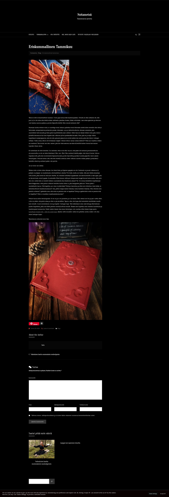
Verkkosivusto (84, 405)
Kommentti (32, 378)
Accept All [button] (162, 493)
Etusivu (31, 34)
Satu (42, 345)
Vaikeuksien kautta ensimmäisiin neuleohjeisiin (45, 354)
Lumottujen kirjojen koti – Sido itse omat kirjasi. (43, 212)
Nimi (31, 405)
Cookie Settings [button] (153, 493)
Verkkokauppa (42, 34)
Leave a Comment (48, 328)
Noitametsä (84, 14)
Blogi (59, 328)
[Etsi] (51, 481)
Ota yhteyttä (55, 34)
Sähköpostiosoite (59, 405)
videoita (65, 130)
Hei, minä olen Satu (69, 34)
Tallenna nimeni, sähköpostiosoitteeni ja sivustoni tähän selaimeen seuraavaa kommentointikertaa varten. (63, 415)
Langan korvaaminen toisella (70, 443)
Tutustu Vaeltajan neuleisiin (88, 34)
